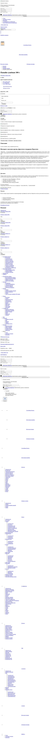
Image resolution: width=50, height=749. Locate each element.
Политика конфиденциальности (7, 344)
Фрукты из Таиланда (9, 287)
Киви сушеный (8, 327)
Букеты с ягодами (9, 264)
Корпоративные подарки (10, 278)
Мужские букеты (8, 259)
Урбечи (6, 322)
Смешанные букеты (9, 266)
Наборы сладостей (9, 319)
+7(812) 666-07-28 (4, 24)
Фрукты (4, 281)
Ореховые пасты (8, 323)
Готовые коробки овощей (10, 290)
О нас (4, 18)
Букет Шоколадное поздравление (10, 22)
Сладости (5, 318)
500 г (6, 81)
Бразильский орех (9, 299)
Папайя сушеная (6, 68)
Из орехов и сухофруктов (10, 267)
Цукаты (4, 67)
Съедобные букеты (7, 256)
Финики (7, 315)
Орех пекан (7, 306)
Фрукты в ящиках (9, 286)
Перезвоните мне (25, 377)
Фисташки (7, 307)
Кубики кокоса (8, 328)
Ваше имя (5, 384)
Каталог (4, 66)
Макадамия (7, 303)
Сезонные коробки (9, 272)
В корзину (4, 103)
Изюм (6, 312)
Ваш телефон (5, 386)
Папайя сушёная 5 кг (4, 236)
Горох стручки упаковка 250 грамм (12, 294)
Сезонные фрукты (9, 285)
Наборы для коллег (9, 279)
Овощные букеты (9, 263)
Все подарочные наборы (10, 277)
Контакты (5, 20)
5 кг (6, 83)
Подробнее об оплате (4, 205)
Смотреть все (3, 210)
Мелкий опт (5, 273)
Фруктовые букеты (9, 262)
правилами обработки (7, 14)
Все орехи (7, 297)
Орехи (4, 296)
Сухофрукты (5, 308)
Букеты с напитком (9, 261)
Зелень (6, 293)
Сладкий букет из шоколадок (9, 21)
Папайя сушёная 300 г (5, 214)
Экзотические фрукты (10, 284)
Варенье (7, 321)
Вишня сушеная (8, 311)
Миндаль (7, 305)
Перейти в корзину (4, 35)
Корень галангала (9, 291)
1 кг (6, 82)
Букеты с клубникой (9, 265)
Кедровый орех (8, 301)
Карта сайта (2, 346)
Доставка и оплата (7, 19)
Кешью (6, 302)
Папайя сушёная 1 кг (4, 247)
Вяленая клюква (8, 325)
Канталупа (7, 330)
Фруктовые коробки (7, 268)
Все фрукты (7, 283)
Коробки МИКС (8, 271)
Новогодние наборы (9, 280)
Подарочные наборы (7, 276)
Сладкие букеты (8, 258)
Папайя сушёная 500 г (5, 225)
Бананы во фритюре (9, 309)
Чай (4, 317)
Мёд (6, 320)
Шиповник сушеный (9, 310)
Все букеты (7, 257)
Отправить (25, 16)
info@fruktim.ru (3, 354)
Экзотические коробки (10, 269)
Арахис (6, 298)
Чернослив (7, 313)
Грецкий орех (8, 300)
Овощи (4, 288)
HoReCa (4, 274)
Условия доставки (4, 188)
